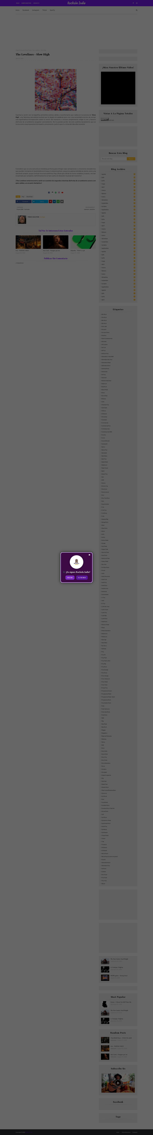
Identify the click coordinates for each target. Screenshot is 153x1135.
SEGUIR (70, 578)
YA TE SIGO (82, 578)
